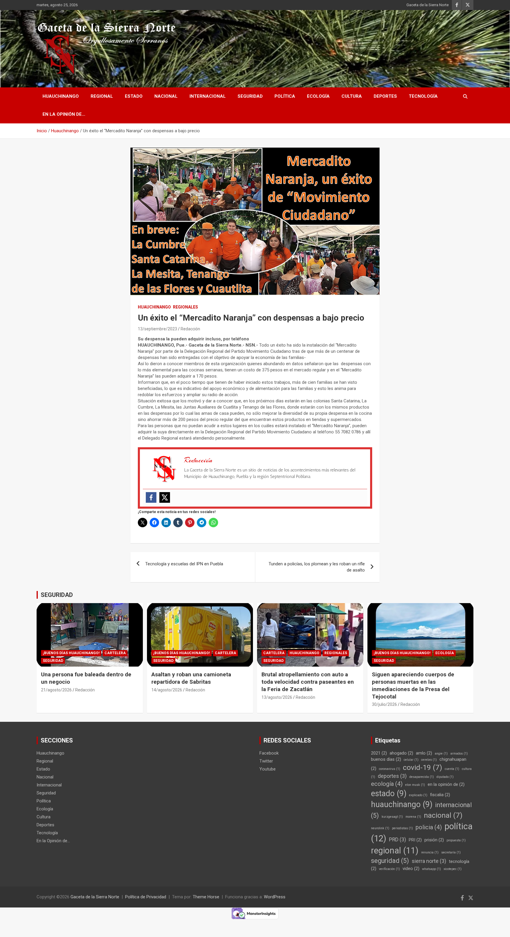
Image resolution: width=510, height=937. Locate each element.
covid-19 (422, 767)
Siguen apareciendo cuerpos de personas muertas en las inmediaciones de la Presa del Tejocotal (413, 685)
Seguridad (250, 96)
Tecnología (423, 96)
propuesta (456, 840)
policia (429, 827)
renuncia (430, 852)
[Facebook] (151, 497)
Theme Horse (206, 897)
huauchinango (401, 804)
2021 (379, 753)
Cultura (351, 96)
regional (395, 850)
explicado (418, 795)
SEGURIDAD (57, 594)
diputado (445, 777)
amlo (424, 753)
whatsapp (431, 869)
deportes (392, 776)
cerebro (429, 760)
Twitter (266, 761)
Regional (102, 96)
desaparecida (421, 777)
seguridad (390, 860)
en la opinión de (446, 784)
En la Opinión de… (63, 114)
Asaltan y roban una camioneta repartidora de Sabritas (191, 678)
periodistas (402, 828)
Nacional (166, 96)
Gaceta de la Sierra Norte (427, 5)
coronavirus (389, 769)
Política (284, 96)
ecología (387, 784)
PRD (397, 840)
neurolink (380, 828)
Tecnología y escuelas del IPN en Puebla (184, 564)
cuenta (452, 769)
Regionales (185, 307)
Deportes (385, 96)
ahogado (401, 753)
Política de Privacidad (145, 897)
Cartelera (115, 653)
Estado (134, 96)
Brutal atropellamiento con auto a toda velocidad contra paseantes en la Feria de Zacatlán (307, 681)
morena (413, 817)
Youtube (267, 769)
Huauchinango (60, 96)
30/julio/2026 (384, 704)
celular (411, 760)
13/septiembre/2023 (157, 329)
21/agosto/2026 (56, 690)
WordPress (274, 897)
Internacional (207, 96)
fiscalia (440, 794)
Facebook (269, 753)
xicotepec (453, 869)
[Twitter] (164, 497)
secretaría (451, 852)
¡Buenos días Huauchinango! (71, 653)
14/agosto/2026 (166, 690)
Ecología (318, 96)
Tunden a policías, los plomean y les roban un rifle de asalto (317, 567)
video (411, 868)
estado (388, 793)
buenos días (386, 759)
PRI (415, 840)
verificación (389, 869)
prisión (434, 840)
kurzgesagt (392, 817)
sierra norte (429, 861)
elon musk (415, 785)
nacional (443, 815)
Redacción (190, 329)
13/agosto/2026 (276, 697)
